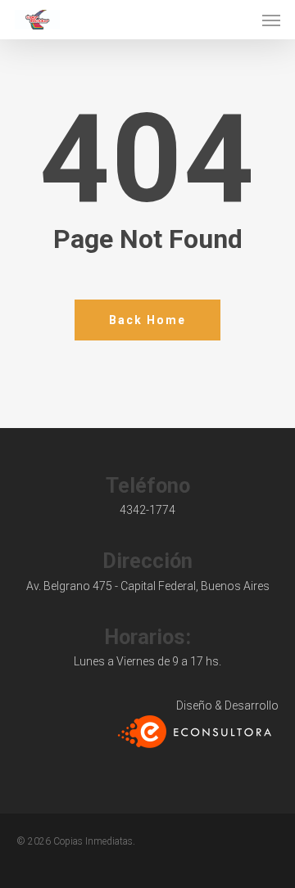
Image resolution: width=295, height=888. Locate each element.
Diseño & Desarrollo (227, 705)
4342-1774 (147, 509)
